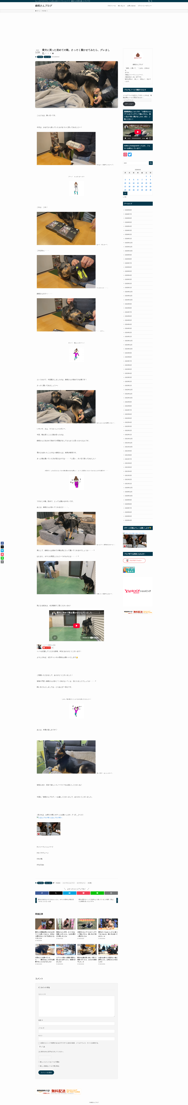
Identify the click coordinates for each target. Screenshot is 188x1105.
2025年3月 (128, 279)
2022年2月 (128, 430)
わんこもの (47, 56)
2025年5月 (128, 271)
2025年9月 (128, 255)
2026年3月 (128, 230)
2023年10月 (128, 349)
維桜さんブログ (43, 6)
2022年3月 (128, 426)
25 (129, 190)
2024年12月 (128, 291)
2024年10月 (128, 300)
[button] (42, 893)
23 (150, 186)
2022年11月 (128, 394)
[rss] (149, 1)
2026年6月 (128, 218)
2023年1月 (128, 385)
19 (133, 186)
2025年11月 (128, 246)
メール (41, 1028)
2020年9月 (128, 500)
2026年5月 (128, 222)
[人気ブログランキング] (134, 547)
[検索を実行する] (151, 163)
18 (129, 186)
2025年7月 (128, 263)
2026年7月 (128, 214)
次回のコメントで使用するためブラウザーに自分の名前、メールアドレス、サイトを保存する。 (69, 1043)
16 (150, 183)
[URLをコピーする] (111, 893)
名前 (40, 1020)
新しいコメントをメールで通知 (49, 1062)
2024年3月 (128, 328)
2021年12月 (128, 438)
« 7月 (124, 197)
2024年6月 (128, 316)
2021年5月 (128, 467)
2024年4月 (128, 324)
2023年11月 (128, 345)
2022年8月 (128, 406)
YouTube (40, 56)
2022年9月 (128, 402)
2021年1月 (128, 483)
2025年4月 (128, 275)
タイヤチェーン (81, 883)
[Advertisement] (94, 27)
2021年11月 (128, 443)
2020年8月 (128, 504)
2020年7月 (128, 508)
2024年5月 (128, 320)
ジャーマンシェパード (69, 883)
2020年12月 (128, 487)
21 (142, 186)
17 (125, 186)
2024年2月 (128, 332)
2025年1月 (128, 287)
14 (142, 183)
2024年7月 (128, 312)
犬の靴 (89, 883)
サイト (40, 1035)
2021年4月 (128, 471)
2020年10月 (128, 496)
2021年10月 (128, 447)
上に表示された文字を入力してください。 (51, 1051)
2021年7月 (128, 459)
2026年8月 (128, 210)
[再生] (126, 138)
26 (133, 190)
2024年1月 (128, 336)
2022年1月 (128, 434)
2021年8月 (128, 455)
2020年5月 (128, 516)
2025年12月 (128, 242)
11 (129, 183)
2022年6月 (128, 414)
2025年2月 (128, 283)
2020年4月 (128, 520)
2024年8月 (128, 308)
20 (138, 186)
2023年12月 (128, 340)
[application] (138, 131)
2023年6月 (128, 365)
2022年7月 (128, 410)
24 (125, 190)
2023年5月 (128, 369)
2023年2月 (128, 381)
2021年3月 (128, 475)
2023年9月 (128, 353)
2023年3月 (128, 377)
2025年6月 (128, 267)
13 (138, 183)
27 (138, 190)
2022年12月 (128, 389)
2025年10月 (128, 251)
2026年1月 (128, 238)
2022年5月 (128, 418)
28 (142, 190)
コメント (42, 994)
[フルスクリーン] (150, 138)
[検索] (151, 1)
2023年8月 (128, 357)
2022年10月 (128, 398)
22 (146, 186)
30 (150, 190)
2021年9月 (128, 451)
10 (125, 183)
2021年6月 (128, 463)
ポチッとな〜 (129, 104)
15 (146, 183)
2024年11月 (128, 295)
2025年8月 (128, 259)
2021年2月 (128, 479)
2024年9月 (128, 304)
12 (133, 183)
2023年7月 (128, 361)
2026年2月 (128, 234)
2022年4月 (128, 422)
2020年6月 (128, 512)
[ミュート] (147, 138)
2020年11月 (128, 492)
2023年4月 (128, 373)
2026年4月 (128, 226)
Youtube (58, 883)
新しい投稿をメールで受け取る (49, 1066)
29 (146, 190)
